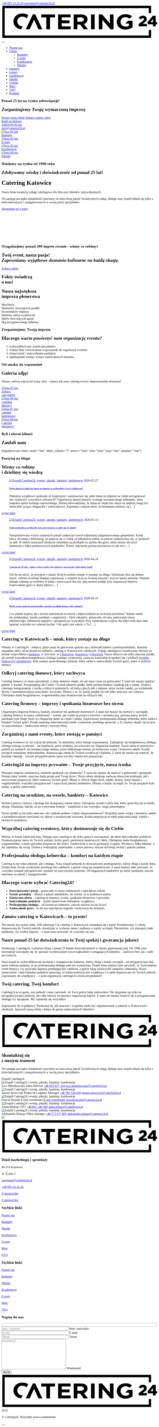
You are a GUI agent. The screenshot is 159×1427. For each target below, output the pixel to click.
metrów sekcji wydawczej (19, 315)
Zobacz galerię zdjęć (38, 117)
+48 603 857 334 (54, 1085)
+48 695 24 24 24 (12, 3)
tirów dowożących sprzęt (18, 318)
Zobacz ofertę (10, 268)
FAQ (5, 1255)
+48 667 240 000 (37, 1106)
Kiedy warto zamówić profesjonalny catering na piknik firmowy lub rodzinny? (46, 606)
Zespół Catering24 (13, 1079)
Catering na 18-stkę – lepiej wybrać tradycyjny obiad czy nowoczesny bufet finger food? (51, 567)
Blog (5, 1248)
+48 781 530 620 (70, 1092)
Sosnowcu (81, 654)
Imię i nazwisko (79, 1328)
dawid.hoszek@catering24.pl (84, 1099)
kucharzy (8, 304)
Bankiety (22, 54)
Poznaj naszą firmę (13, 117)
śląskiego (34, 654)
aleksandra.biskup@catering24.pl (87, 1113)
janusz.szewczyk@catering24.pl (101, 1092)
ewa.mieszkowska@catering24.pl (86, 1085)
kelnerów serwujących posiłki (21, 308)
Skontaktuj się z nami (15, 208)
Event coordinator (54, 1099)
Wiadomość (74, 1368)
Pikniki (21, 65)
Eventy (21, 58)
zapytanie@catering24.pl (39, 3)
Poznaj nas (8, 1215)
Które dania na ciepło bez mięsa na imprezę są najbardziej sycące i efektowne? (46, 488)
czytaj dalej (8, 513)
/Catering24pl (10, 1193)
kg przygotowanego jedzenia (20, 322)
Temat (73, 1336)
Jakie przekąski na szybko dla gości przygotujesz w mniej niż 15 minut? (42, 527)
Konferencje (24, 61)
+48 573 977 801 (56, 1113)
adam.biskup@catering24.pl (65, 1106)
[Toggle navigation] (3, 42)
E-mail (73, 1332)
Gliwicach (96, 654)
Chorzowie (66, 654)
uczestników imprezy (16, 311)
